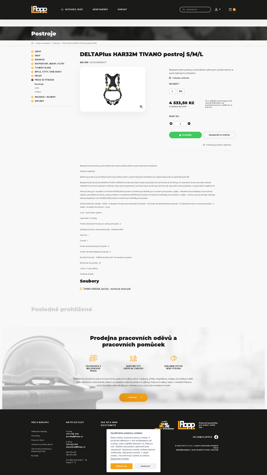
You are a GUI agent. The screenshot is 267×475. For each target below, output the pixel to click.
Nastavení (145, 466)
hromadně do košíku (219, 135)
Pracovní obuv (37, 440)
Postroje (56, 43)
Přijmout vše (121, 466)
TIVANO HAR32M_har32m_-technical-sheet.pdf (107, 288)
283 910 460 (71, 455)
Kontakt (122, 9)
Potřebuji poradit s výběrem (218, 145)
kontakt (133, 397)
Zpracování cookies (120, 458)
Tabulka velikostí (180, 78)
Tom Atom (214, 450)
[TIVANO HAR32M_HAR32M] (112, 89)
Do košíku (187, 135)
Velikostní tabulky (39, 431)
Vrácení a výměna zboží (41, 444)
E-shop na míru (196, 450)
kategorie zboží (74, 9)
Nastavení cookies (182, 450)
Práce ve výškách (43, 43)
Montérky (35, 436)
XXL (181, 91)
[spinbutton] (180, 123)
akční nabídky (100, 9)
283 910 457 (71, 452)
